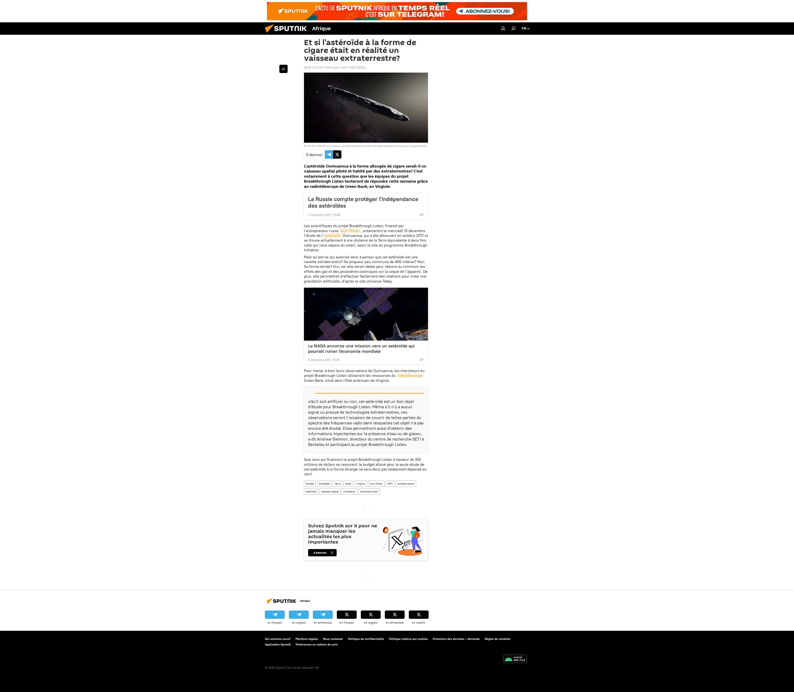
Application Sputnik (278, 644)
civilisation (349, 491)
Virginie (360, 483)
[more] (421, 214)
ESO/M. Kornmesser (328, 145)
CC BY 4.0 (309, 145)
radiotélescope (410, 375)
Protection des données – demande (456, 639)
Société (310, 483)
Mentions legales (306, 639)
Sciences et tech (369, 491)
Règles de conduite (497, 639)
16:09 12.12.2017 (314, 67)
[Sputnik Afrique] (287, 34)
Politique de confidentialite (366, 639)
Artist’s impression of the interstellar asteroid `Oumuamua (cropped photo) (385, 145)
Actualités (324, 483)
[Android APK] (515, 659)
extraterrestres (406, 483)
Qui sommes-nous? (278, 639)
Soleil (348, 483)
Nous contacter (333, 639)
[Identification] (503, 28)
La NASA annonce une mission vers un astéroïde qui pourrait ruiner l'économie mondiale (361, 348)
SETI (390, 483)
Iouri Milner (350, 230)
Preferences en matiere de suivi (317, 644)
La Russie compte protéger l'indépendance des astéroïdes (363, 202)
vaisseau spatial (329, 491)
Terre (337, 483)
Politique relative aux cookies (408, 639)
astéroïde (333, 235)
